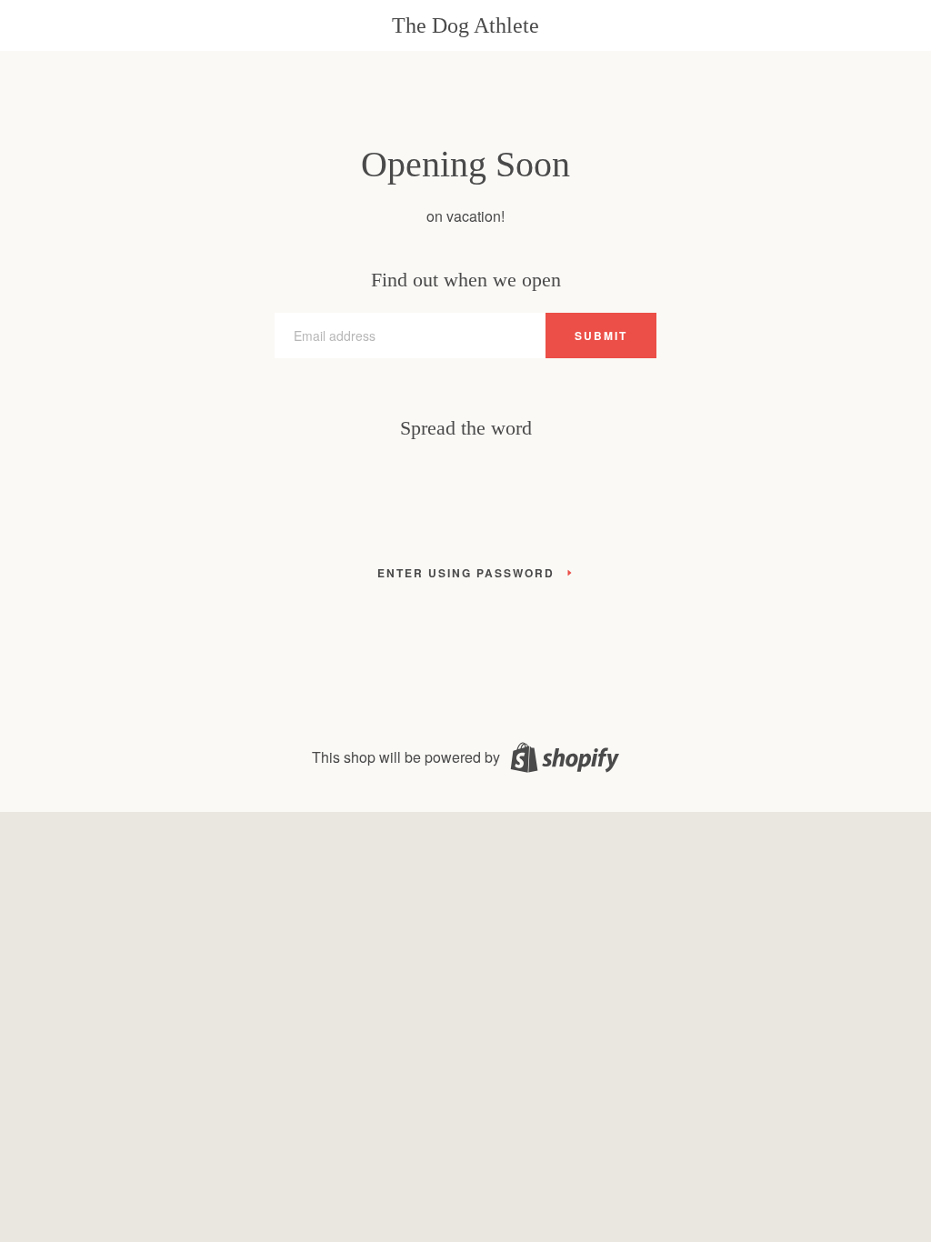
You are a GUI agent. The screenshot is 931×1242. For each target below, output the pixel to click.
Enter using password (466, 573)
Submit (601, 335)
